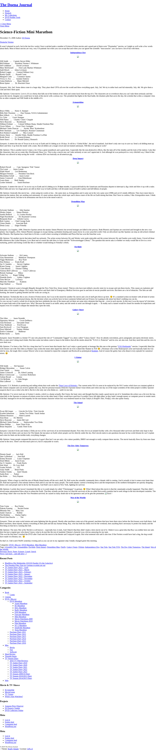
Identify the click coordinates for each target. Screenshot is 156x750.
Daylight (78, 247)
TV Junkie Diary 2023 (18, 672)
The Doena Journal (16, 5)
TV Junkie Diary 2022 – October (17, 581)
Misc (7, 645)
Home (7, 11)
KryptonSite (9, 690)
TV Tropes (9, 694)
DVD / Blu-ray (15, 545)
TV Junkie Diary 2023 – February (18, 572)
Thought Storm (11, 656)
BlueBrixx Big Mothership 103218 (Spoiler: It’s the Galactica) (29, 563)
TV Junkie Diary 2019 (18, 663)
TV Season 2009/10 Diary (20, 674)
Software (13, 652)
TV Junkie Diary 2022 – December (18, 576)
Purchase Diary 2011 (18, 632)
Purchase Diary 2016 (18, 643)
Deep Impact (78, 158)
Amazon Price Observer (14, 706)
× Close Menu (5, 24)
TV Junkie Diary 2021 (18, 667)
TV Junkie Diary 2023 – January (17, 574)
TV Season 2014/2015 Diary (21, 678)
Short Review (10, 654)
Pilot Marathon (20, 623)
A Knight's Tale (11, 547)
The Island (78, 403)
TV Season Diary (11, 658)
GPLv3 (30, 749)
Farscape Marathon (22, 614)
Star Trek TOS (114, 547)
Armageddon (78, 102)
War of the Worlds (78, 498)
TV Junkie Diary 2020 (18, 665)
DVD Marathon (28, 545)
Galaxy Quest (78, 310)
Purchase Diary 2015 (18, 641)
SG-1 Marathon (21, 625)
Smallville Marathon (22, 628)
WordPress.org (10, 726)
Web (6, 680)
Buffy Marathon (21, 610)
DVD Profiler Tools (12, 17)
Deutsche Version (7, 42)
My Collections (11, 15)
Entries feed (9, 722)
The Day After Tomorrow (78, 446)
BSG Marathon (20, 608)
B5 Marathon (20, 606)
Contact (8, 20)
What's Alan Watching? (14, 696)
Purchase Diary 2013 (18, 636)
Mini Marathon (41, 545)
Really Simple (13, 749)
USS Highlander (124, 346)
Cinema (8, 597)
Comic (12, 595)
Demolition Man (78, 201)
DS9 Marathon (20, 612)
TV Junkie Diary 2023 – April (16, 568)
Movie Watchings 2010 (24, 621)
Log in (7, 720)
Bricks (12, 647)
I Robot (81, 547)
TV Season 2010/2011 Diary (21, 676)
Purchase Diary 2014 (18, 639)
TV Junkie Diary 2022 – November (18, 579)
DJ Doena (26, 38)
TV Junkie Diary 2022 (18, 669)
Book (7, 592)
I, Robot (78, 357)
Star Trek (103, 547)
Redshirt (95, 351)
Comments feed (11, 724)
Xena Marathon (21, 630)
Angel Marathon (21, 603)
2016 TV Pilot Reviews (19, 661)
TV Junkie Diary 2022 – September (18, 583)
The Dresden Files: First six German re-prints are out (25, 565)
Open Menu (4, 26)
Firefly (63, 547)
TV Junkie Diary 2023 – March (17, 570)
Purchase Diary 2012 (18, 634)
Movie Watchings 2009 (24, 619)
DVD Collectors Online (14, 710)
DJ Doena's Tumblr (12, 708)
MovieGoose (10, 692)
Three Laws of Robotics (68, 385)
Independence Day (78, 53)
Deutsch (8, 13)
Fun (11, 650)
